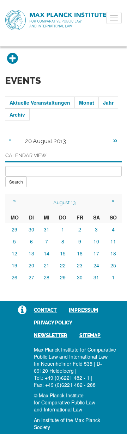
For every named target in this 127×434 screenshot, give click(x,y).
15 (63, 253)
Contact (45, 310)
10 (96, 241)
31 (46, 229)
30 (31, 229)
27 (31, 277)
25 (113, 265)
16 (80, 253)
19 (14, 265)
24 (96, 265)
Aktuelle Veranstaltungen (40, 102)
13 (31, 253)
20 (31, 265)
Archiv (17, 114)
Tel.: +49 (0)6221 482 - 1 (62, 377)
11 (113, 241)
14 (46, 253)
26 (14, 277)
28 (46, 277)
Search (16, 182)
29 (14, 229)
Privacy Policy (53, 323)
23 (80, 265)
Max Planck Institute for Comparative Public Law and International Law (55, 20)
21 (46, 265)
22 (63, 265)
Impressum (83, 310)
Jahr (108, 102)
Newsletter (50, 335)
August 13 (64, 202)
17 (96, 253)
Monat (86, 102)
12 (14, 253)
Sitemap (90, 335)
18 (113, 253)
